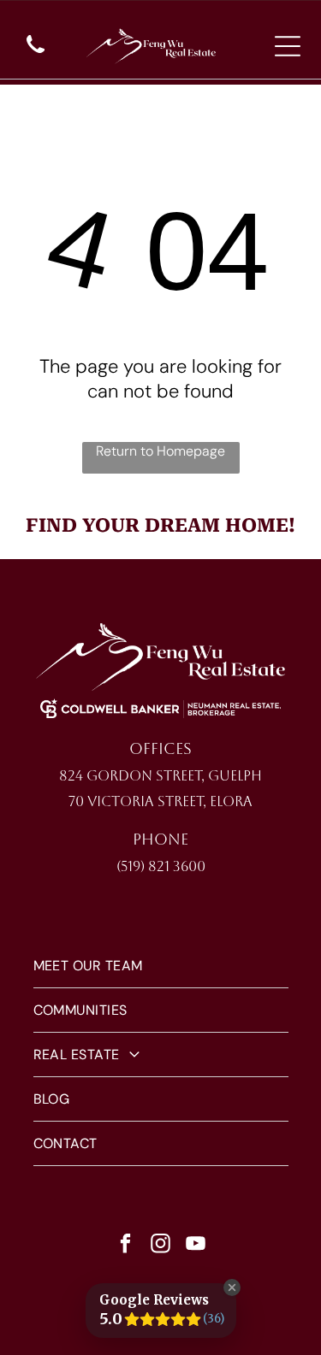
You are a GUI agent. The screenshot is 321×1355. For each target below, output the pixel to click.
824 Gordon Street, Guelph (160, 776)
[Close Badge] (232, 1287)
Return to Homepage (160, 451)
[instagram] (160, 1246)
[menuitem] (160, 966)
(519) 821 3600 (160, 866)
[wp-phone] (36, 54)
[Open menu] (287, 46)
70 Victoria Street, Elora (160, 801)
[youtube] (195, 1246)
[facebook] (125, 1246)
